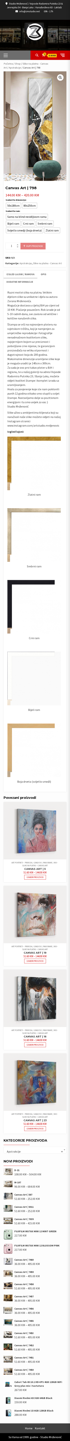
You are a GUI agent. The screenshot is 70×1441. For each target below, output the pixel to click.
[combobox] (35, 1150)
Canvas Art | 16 (35, 1036)
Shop (18, 63)
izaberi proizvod (35, 877)
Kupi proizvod (34, 246)
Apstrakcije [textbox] (34, 1151)
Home (28, 1428)
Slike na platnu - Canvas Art (47, 263)
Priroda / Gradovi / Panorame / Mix (41, 862)
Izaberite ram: (13, 211)
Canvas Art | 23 (35, 1120)
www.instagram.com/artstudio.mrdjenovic (33, 425)
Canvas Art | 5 (35, 869)
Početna (8, 63)
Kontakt (40, 1428)
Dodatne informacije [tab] (19, 281)
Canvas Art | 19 (35, 952)
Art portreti (17, 862)
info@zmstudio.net (29, 11)
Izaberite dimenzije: (16, 200)
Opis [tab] (43, 274)
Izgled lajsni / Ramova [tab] (20, 274)
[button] (60, 77)
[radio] (13, 205)
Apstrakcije (15, 67)
